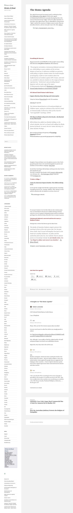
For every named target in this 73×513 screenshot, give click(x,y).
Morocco (6, 349)
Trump (5, 400)
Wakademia (6, 417)
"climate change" (7, 206)
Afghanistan (6, 210)
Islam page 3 (6, 75)
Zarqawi (6, 466)
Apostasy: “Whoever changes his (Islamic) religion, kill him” (10, 27)
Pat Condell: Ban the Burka (9, 103)
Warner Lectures (7, 128)
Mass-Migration (7, 340)
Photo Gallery (7, 105)
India (5, 302)
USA (5, 413)
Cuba (5, 247)
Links (5, 90)
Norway (6, 359)
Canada (5, 236)
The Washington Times (47, 174)
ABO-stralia (6, 208)
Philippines (6, 372)
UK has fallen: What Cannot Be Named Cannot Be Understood (10, 197)
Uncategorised (7, 408)
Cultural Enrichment (8, 249)
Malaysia (6, 338)
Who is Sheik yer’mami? (9, 132)
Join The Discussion (8, 85)
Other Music (6, 99)
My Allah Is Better (9, 452)
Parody (5, 370)
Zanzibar (6, 426)
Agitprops (6, 214)
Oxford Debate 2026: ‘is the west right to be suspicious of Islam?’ (10, 187)
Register (5, 434)
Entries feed (6, 438)
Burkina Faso (7, 232)
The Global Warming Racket (10, 117)
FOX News (32, 102)
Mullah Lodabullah (38, 307)
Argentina (6, 221)
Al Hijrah (6, 217)
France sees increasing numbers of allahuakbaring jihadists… (10, 179)
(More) (60, 24)
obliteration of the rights (39, 16)
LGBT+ (5, 336)
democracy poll (7, 255)
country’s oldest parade (56, 172)
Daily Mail (51, 165)
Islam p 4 (6, 73)
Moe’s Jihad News (7, 92)
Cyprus (5, 253)
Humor (5, 298)
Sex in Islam (6, 383)
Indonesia (6, 304)
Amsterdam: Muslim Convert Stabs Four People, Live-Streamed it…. (10, 151)
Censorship (6, 238)
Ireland (5, 308)
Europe (5, 261)
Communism (6, 244)
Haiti (5, 287)
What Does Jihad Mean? (9, 130)
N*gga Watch (7, 353)
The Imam (7, 459)
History (5, 293)
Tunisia (5, 402)
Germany (6, 281)
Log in (5, 436)
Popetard (6, 374)
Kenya (5, 327)
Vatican (5, 415)
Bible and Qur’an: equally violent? (9, 30)
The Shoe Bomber (8, 462)
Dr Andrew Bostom (8, 43)
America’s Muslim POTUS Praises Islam (9, 21)
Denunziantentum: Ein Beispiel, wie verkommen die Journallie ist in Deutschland (10, 40)
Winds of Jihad (9, 8)
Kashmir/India (7, 325)
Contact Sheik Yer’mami (9, 36)
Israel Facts (6, 83)
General (6, 278)
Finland (5, 268)
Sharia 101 (6, 111)
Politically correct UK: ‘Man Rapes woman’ (9, 108)
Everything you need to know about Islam (10, 49)
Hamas (5, 289)
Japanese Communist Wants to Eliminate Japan (10, 166)
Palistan (6, 368)
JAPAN (5, 321)
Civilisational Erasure (8, 242)
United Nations (7, 411)
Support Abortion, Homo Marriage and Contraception (44, 96)
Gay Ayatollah (7, 276)
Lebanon (6, 334)
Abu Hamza (7, 456)
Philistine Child (8, 460)
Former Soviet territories (9, 270)
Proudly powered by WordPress (36, 422)
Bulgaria (6, 229)
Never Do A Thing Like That (9, 464)
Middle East (6, 345)
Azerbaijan (6, 227)
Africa (5, 212)
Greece (5, 285)
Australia (6, 225)
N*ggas (5, 355)
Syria (5, 396)
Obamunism (6, 362)
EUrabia (6, 259)
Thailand (6, 398)
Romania (6, 379)
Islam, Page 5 (6, 77)
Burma (5, 234)
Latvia (5, 332)
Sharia (5, 385)
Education (6, 257)
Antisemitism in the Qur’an (9, 24)
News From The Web (8, 96)
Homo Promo (7, 296)
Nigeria (5, 357)
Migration (6, 347)
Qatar (5, 377)
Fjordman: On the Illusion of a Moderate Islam (10, 62)
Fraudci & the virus (8, 274)
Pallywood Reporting (8, 101)
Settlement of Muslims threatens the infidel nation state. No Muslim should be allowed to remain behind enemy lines (10, 157)
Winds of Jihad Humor (8, 135)
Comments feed (7, 440)
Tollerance (7, 457)
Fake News (6, 266)
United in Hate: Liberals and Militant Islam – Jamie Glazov (10, 123)
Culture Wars (7, 251)
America (6, 219)
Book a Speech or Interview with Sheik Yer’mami (9, 34)
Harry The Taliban (9, 461)
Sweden (5, 394)
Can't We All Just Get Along (10, 455)
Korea (5, 330)
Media (5, 342)
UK (4, 406)
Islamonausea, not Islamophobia (8, 80)
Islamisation (6, 315)
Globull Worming (7, 283)
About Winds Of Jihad (8, 16)
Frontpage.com (36, 175)
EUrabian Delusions (8, 46)
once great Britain (8, 364)
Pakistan (6, 366)
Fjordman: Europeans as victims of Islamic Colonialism (10, 59)
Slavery (5, 387)
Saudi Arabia (7, 381)
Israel (5, 317)
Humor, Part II (7, 69)
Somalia (6, 389)
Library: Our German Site (9, 88)
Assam (5, 223)
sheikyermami (43, 289)
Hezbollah (6, 291)
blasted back (43, 99)
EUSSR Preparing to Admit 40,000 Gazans (9, 169)
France (5, 272)
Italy (5, 319)
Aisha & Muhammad (8, 18)
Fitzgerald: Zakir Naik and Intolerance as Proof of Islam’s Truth (10, 53)
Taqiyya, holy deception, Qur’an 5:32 (9, 114)
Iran (5, 306)
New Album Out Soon (8, 94)
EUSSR (5, 264)
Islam (5, 71)
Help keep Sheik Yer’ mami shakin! (9, 66)
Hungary (6, 300)
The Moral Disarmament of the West (10, 183)
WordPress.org (7, 442)
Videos (5, 126)
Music (5, 351)
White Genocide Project (9, 419)
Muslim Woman (8, 453)
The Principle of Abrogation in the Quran (10, 120)
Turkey (5, 404)
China (5, 240)
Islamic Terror (7, 313)
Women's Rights (7, 421)
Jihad (5, 323)
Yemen (5, 423)
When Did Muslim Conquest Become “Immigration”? (10, 162)
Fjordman (6, 56)
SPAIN (5, 391)
